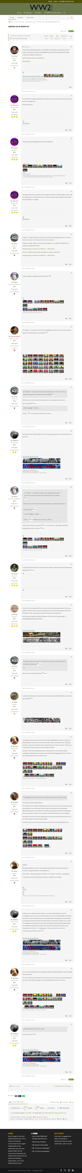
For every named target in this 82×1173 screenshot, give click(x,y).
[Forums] (9, 21)
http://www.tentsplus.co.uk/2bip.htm (33, 58)
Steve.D (15, 573)
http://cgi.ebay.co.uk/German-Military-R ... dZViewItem (38, 255)
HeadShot (15, 802)
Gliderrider (15, 105)
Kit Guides (27, 12)
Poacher (15, 148)
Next (70, 31)
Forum (19, 12)
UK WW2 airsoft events (52, 12)
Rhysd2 (15, 614)
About (56, 1)
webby (15, 702)
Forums (12, 17)
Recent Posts (30, 17)
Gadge (15, 871)
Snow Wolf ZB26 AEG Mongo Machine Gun (54, 1113)
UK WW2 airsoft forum (66, 1)
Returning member (39, 1142)
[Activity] (15, 60)
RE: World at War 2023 (40, 1145)
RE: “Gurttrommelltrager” (41, 1148)
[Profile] (13, 60)
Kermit (15, 56)
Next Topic (67, 1086)
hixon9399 (28, 1113)
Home (50, 1)
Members (20, 17)
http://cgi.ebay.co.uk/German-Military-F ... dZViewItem (38, 249)
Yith (19, 38)
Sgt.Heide (15, 746)
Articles (38, 12)
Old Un (15, 243)
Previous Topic (59, 1086)
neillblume (15, 440)
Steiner (15, 282)
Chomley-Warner (15, 336)
